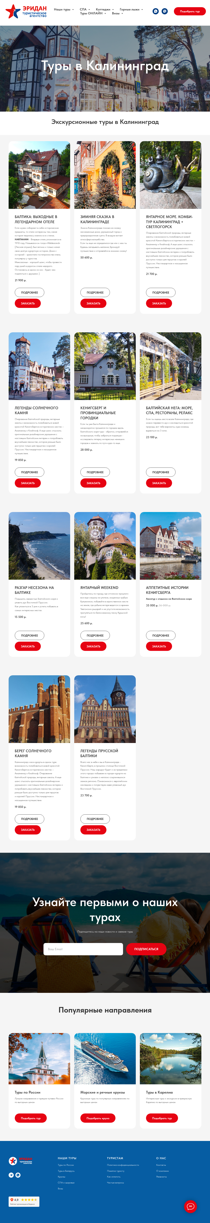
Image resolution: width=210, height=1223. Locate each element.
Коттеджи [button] (103, 9)
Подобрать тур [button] (190, 11)
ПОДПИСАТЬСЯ (146, 1181)
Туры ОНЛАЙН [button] (91, 13)
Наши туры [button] (62, 9)
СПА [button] (83, 9)
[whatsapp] (156, 11)
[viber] (165, 11)
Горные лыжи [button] (130, 9)
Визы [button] (116, 13)
